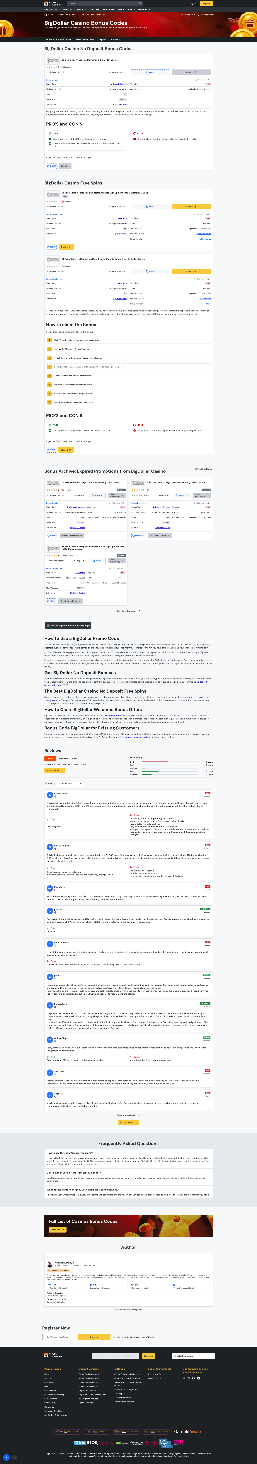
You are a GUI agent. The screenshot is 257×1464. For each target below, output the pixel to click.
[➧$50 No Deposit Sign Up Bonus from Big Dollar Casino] (138, 483)
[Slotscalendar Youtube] (199, 1378)
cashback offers (142, 737)
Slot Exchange (204, 239)
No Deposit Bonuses (118, 84)
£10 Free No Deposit (122, 1397)
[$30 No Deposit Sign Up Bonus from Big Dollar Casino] (53, 60)
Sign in (151, 1337)
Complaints (49, 1382)
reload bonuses (125, 737)
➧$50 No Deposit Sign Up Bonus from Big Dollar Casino (176, 482)
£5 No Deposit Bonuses (123, 1401)
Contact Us (49, 1407)
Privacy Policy (50, 1390)
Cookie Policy (50, 1403)
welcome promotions (115, 715)
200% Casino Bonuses (88, 1386)
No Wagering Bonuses (88, 1398)
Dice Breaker (205, 298)
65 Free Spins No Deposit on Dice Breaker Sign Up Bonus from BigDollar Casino (103, 259)
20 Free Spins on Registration (126, 1389)
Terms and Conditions (53, 1411)
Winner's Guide (154, 1378)
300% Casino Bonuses (88, 1382)
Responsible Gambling (54, 1394)
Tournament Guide (156, 1374)
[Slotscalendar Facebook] (185, 1378)
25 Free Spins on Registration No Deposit (127, 1383)
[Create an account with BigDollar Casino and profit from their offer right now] (202, 80)
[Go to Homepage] (53, 3)
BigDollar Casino (120, 104)
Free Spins (122, 218)
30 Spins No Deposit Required (126, 1378)
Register (94, 1337)
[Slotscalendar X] (189, 1378)
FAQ (46, 1386)
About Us (48, 1378)
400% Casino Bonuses (89, 1378)
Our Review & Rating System (56, 1415)
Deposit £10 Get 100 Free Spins (92, 1394)
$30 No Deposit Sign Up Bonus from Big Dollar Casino (90, 60)
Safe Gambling (50, 1398)
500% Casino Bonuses (89, 1374)
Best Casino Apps (86, 1403)
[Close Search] (140, 3)
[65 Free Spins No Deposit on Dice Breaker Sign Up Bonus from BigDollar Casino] (53, 259)
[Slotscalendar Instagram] (194, 1378)
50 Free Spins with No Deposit (126, 1374)
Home (47, 1374)
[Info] (6, 1457)
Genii (208, 304)
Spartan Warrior (204, 233)
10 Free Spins (119, 1393)
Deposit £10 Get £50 (88, 1390)
